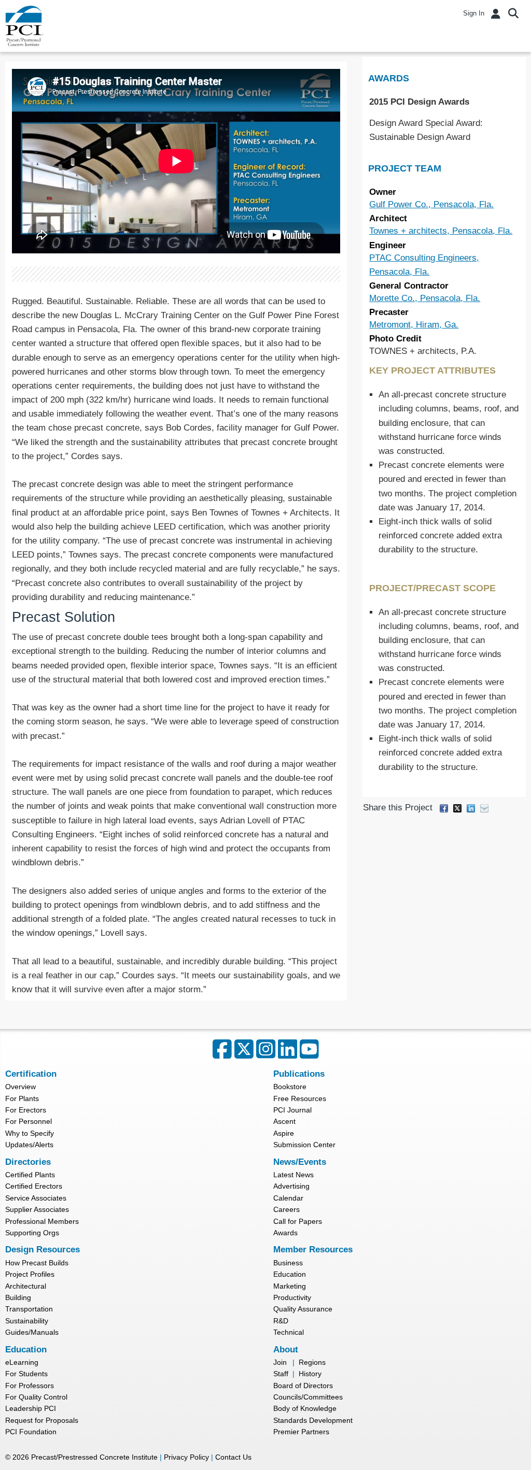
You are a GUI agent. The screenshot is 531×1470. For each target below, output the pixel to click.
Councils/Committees (308, 1397)
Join (280, 1362)
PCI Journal (292, 1110)
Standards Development (313, 1420)
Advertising (291, 1186)
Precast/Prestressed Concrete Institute (94, 1457)
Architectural (25, 1286)
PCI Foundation (31, 1432)
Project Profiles (29, 1274)
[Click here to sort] (519, 78)
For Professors (29, 1385)
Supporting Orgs (32, 1233)
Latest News (293, 1175)
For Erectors (25, 1110)
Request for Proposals (41, 1420)
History (310, 1373)
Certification (31, 1074)
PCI (24, 26)
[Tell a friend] (484, 807)
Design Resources (42, 1249)
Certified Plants (30, 1175)
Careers (286, 1209)
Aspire (283, 1133)
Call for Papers (297, 1221)
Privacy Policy (186, 1457)
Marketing (289, 1286)
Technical (288, 1332)
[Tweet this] (457, 807)
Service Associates (35, 1198)
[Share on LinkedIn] (471, 807)
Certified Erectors (33, 1186)
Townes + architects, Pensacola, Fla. (440, 231)
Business (288, 1263)
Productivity (292, 1297)
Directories (28, 1162)
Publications (299, 1074)
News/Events (299, 1162)
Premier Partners (301, 1432)
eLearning (21, 1362)
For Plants (22, 1098)
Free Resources (299, 1098)
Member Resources (313, 1249)
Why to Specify (29, 1133)
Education (289, 1274)
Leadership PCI (30, 1408)
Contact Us (233, 1457)
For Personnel (28, 1121)
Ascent (284, 1121)
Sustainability (26, 1321)
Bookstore (289, 1086)
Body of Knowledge (305, 1408)
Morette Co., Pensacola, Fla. (424, 298)
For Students (26, 1373)
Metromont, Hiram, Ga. (413, 325)
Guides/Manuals (32, 1332)
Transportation (29, 1309)
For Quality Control (36, 1397)
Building (18, 1297)
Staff (280, 1373)
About (285, 1349)
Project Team (404, 168)
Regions (312, 1362)
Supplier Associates (37, 1209)
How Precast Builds (36, 1263)
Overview (20, 1086)
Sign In (473, 13)
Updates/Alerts (29, 1144)
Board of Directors (303, 1385)
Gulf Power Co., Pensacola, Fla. (431, 204)
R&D (280, 1321)
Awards (388, 78)
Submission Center (304, 1144)
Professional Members (42, 1221)
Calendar (288, 1198)
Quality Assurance (302, 1309)
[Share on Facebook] (444, 807)
